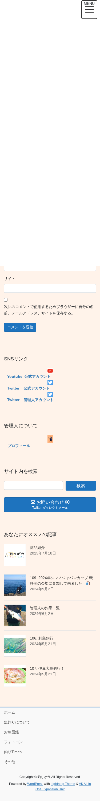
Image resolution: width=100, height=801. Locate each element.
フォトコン (13, 742)
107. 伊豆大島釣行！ (47, 668)
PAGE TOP (92, 772)
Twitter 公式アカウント (27, 388)
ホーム (9, 712)
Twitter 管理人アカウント (29, 400)
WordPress (35, 784)
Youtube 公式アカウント (27, 376)
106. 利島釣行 (41, 638)
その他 (9, 762)
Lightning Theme (63, 784)
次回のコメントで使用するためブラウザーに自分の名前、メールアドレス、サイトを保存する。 (49, 310)
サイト (9, 278)
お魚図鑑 (11, 732)
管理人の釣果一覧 (45, 608)
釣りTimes (13, 752)
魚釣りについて (17, 722)
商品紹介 (37, 547)
